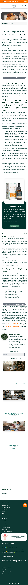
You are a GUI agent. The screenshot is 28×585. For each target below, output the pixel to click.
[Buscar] (24, 354)
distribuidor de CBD (21, 328)
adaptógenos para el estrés (12, 326)
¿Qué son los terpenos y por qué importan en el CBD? (14, 383)
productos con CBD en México (13, 323)
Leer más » (14, 387)
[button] (25, 23)
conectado (14, 492)
